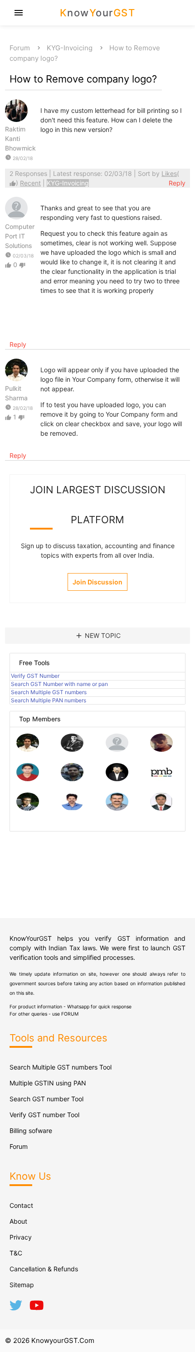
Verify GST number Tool (44, 1115)
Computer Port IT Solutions (19, 236)
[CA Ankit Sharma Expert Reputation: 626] (27, 779)
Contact (21, 1205)
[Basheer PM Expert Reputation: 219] (161, 779)
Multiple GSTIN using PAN (48, 1083)
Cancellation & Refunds (44, 1269)
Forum (20, 48)
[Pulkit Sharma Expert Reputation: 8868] (27, 749)
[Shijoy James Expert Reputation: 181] (117, 808)
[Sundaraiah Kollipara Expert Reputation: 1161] (117, 749)
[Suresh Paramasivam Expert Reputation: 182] (72, 808)
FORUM (69, 1014)
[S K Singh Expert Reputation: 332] (72, 779)
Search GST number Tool (46, 1099)
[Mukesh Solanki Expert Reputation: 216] (27, 808)
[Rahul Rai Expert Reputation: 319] (117, 779)
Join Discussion (97, 582)
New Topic (98, 636)
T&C (16, 1253)
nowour (98, 13)
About (18, 1221)
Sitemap (22, 1285)
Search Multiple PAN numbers (48, 700)
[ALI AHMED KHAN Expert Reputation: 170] (161, 808)
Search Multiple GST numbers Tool (61, 1067)
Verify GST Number (35, 675)
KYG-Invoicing (70, 48)
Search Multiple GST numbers (49, 692)
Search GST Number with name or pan (59, 684)
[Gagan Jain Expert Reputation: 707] (161, 749)
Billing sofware (31, 1130)
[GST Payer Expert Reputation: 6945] (72, 749)
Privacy (21, 1237)
